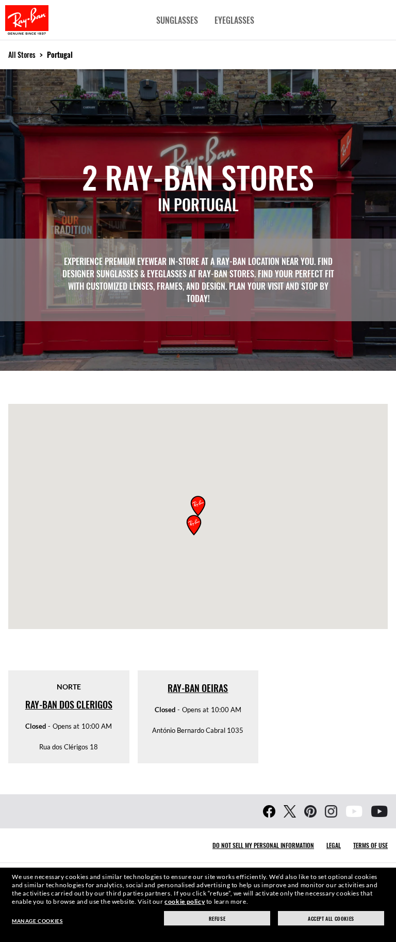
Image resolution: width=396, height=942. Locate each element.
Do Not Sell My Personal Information (263, 845)
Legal (333, 845)
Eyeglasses (234, 20)
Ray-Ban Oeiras (198, 688)
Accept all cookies (331, 918)
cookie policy (184, 901)
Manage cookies (37, 921)
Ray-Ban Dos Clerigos (68, 704)
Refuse (217, 918)
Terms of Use (370, 845)
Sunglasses (177, 20)
